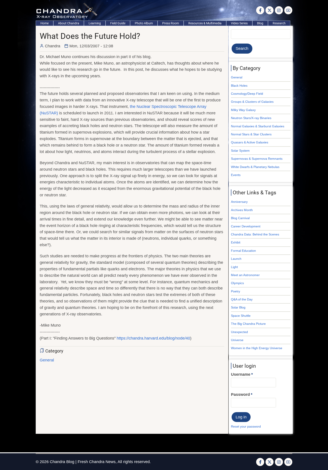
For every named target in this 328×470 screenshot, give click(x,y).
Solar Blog (238, 307)
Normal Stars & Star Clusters (251, 134)
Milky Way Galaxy (243, 110)
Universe (237, 340)
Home (44, 23)
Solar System (240, 150)
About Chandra (68, 23)
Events (236, 175)
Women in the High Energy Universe (256, 348)
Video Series (239, 23)
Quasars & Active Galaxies (249, 142)
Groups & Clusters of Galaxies (252, 101)
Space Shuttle (241, 315)
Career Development (245, 226)
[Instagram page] (279, 10)
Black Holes (239, 85)
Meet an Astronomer (245, 275)
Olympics (237, 283)
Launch (236, 258)
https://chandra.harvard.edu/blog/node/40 (153, 338)
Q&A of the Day (242, 299)
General (47, 360)
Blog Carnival (240, 218)
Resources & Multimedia (205, 23)
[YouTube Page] (288, 10)
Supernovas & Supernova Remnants (256, 158)
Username (240, 374)
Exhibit (235, 242)
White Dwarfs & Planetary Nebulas (255, 167)
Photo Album (144, 23)
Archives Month (242, 210)
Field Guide (117, 23)
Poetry (235, 291)
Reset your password (246, 426)
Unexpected (239, 332)
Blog (260, 23)
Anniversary (239, 202)
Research (279, 23)
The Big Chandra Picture (248, 323)
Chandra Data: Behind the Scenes (255, 234)
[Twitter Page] (270, 10)
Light (234, 267)
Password (240, 394)
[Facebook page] (260, 10)
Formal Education (243, 250)
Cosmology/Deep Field (247, 93)
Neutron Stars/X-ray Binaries (251, 118)
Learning (95, 23)
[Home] (68, 10)
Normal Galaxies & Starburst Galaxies (257, 126)
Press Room (170, 23)
